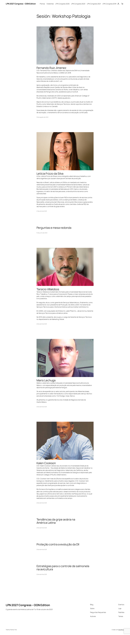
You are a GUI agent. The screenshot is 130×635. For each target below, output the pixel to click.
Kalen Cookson (46, 463)
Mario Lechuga (46, 380)
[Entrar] (118, 4)
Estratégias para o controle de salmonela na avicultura (63, 567)
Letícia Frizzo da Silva (50, 173)
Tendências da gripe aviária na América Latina (56, 521)
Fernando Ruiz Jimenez (51, 67)
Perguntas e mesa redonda (54, 227)
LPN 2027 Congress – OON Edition (21, 3)
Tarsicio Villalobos (48, 289)
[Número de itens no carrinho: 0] (122, 4)
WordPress (121, 629)
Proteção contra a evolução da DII (58, 544)
